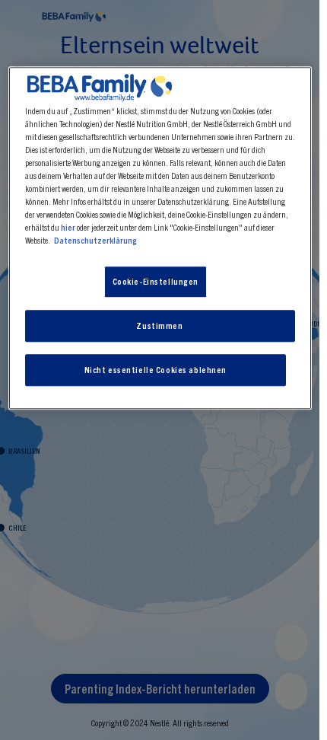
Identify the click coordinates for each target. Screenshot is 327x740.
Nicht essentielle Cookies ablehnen (155, 370)
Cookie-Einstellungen (155, 281)
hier (68, 227)
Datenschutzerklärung (95, 240)
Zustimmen (159, 326)
